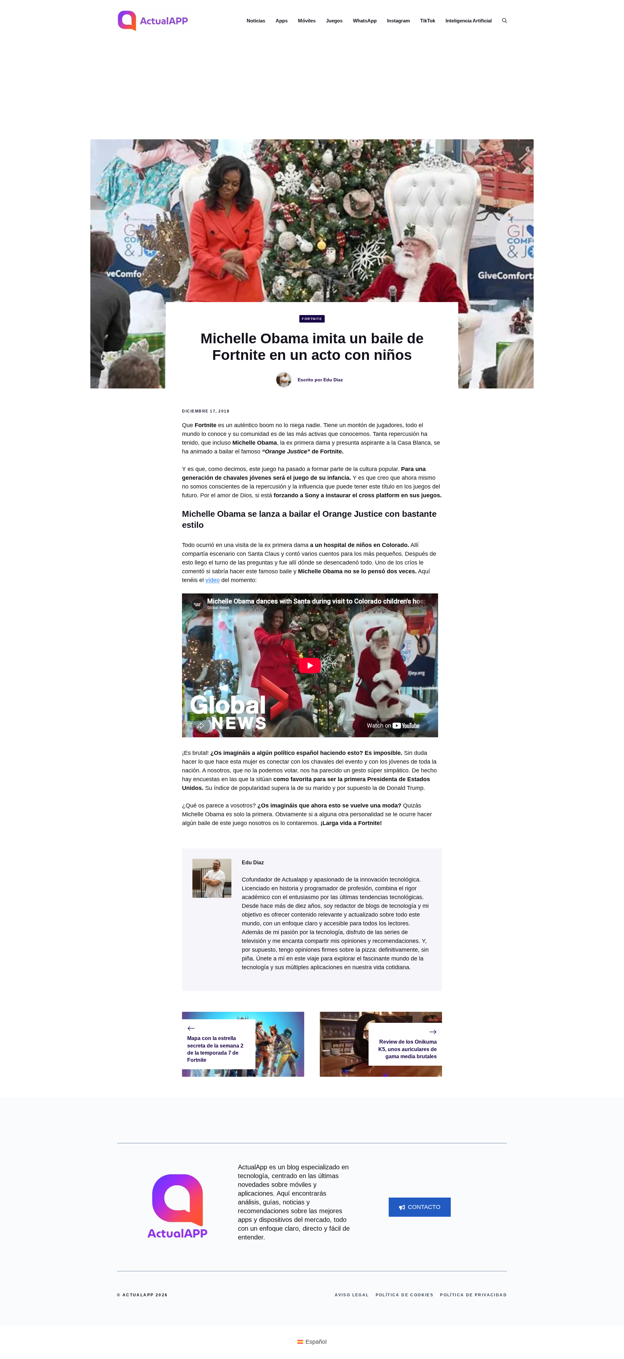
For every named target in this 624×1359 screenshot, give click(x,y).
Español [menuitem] (316, 1342)
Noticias (256, 20)
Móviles (307, 20)
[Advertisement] (312, 90)
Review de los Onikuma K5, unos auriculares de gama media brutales (407, 1049)
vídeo (212, 580)
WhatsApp (365, 20)
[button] (502, 21)
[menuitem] (312, 1342)
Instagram (398, 20)
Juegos (334, 20)
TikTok (427, 20)
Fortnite (312, 319)
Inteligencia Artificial (469, 20)
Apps (282, 20)
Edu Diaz (333, 379)
